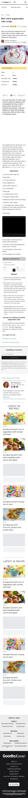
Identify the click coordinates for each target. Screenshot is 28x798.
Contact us (14, 766)
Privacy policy (14, 771)
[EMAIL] (17, 387)
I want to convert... (7, 262)
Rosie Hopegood (11, 40)
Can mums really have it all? (7, 746)
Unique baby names (16, 7)
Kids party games (21, 726)
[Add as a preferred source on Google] (14, 784)
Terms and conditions (14, 769)
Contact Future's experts (14, 764)
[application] (14, 224)
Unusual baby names (20, 723)
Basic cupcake (7, 736)
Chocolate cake (20, 733)
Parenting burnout (7, 743)
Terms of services (20, 362)
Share (6, 95)
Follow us (14, 95)
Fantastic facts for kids (7, 726)
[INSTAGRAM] (12, 387)
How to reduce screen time (7, 723)
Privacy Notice (21, 363)
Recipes (8, 15)
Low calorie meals (21, 736)
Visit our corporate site (19, 791)
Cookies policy (14, 774)
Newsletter (22, 95)
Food (2, 15)
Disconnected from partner (21, 745)
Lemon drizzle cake (7, 733)
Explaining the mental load (21, 743)
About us (14, 761)
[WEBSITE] (15, 387)
